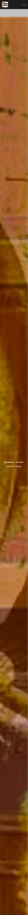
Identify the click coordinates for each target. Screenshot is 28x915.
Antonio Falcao (14, 466)
